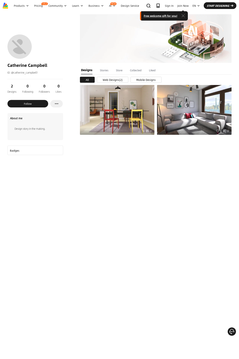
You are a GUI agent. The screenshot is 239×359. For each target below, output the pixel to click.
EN (194, 6)
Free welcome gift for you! (160, 16)
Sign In (169, 6)
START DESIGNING (218, 6)
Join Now (183, 6)
